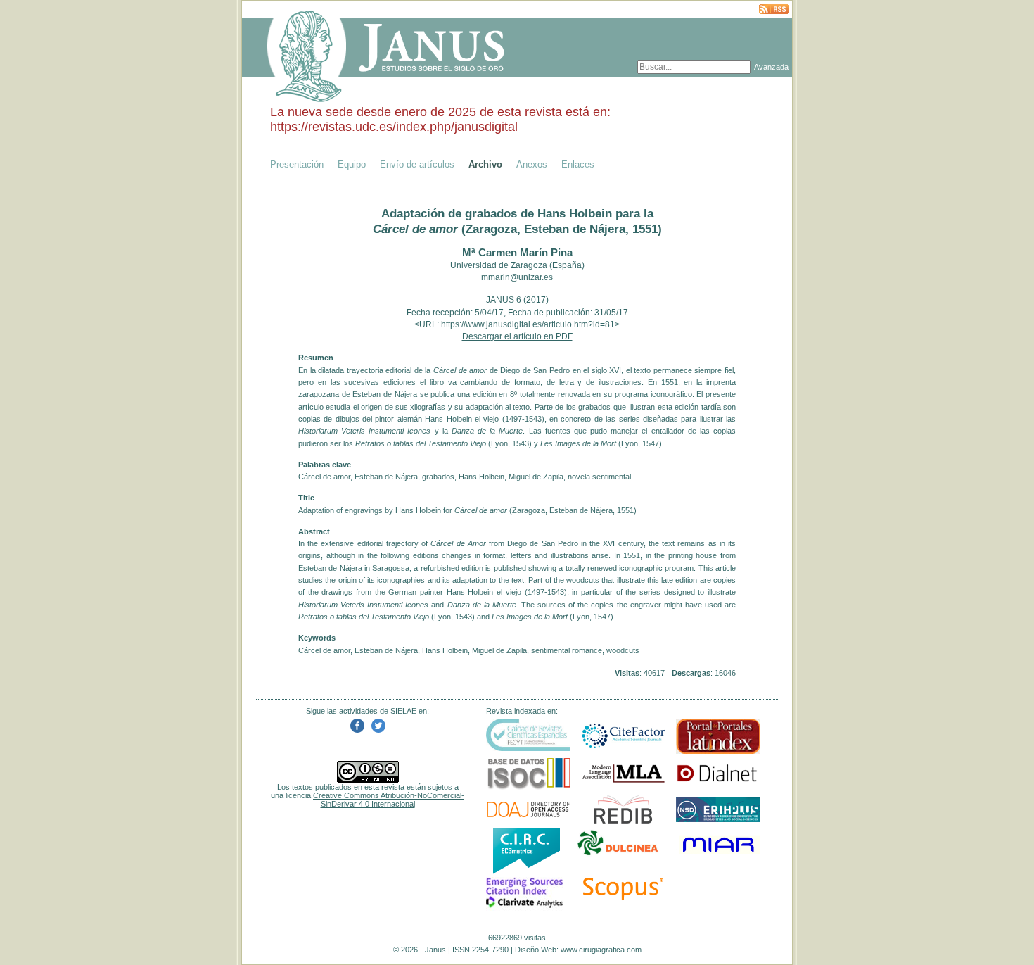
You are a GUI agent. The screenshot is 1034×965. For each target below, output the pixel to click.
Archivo (485, 164)
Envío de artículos (417, 164)
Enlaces (577, 164)
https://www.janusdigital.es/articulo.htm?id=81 (528, 324)
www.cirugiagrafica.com (601, 949)
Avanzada (771, 67)
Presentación (297, 164)
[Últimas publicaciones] (774, 10)
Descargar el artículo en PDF (517, 336)
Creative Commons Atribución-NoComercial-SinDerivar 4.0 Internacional (388, 799)
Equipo (352, 164)
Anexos (531, 164)
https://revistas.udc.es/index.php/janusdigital (394, 127)
